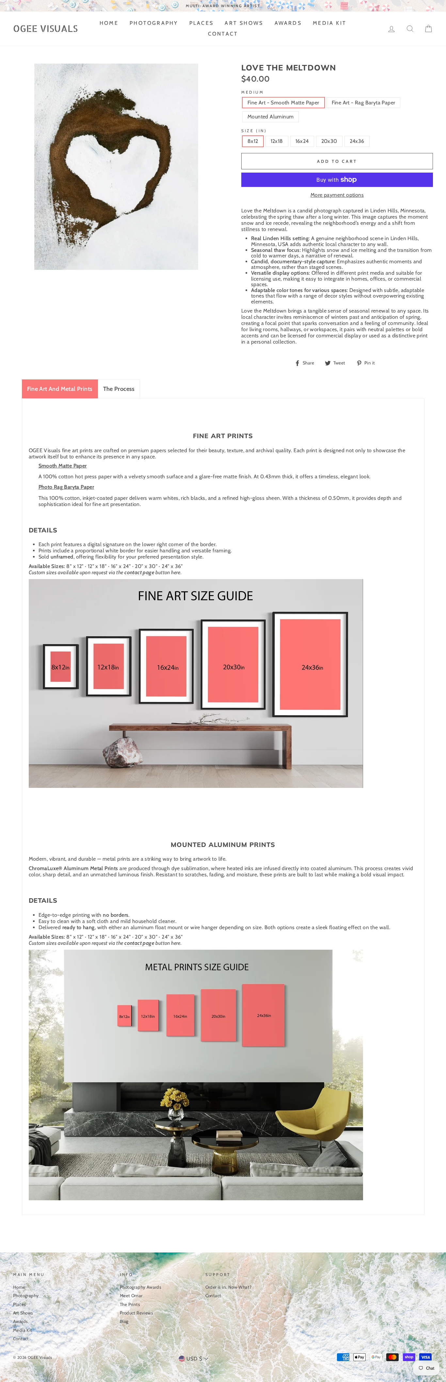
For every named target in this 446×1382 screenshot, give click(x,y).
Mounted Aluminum (270, 117)
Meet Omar (131, 1295)
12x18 (277, 141)
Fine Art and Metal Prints (60, 388)
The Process (119, 388)
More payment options (337, 195)
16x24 (302, 141)
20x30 (329, 141)
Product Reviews (136, 1312)
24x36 (357, 141)
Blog (124, 1321)
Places (201, 23)
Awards (288, 23)
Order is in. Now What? (228, 1287)
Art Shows (244, 23)
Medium (252, 92)
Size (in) (254, 131)
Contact (223, 34)
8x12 (252, 141)
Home (109, 23)
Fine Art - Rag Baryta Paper (363, 103)
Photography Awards (140, 1287)
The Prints (130, 1304)
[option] (223, 5)
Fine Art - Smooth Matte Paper (283, 103)
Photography (154, 23)
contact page (139, 572)
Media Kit (329, 23)
